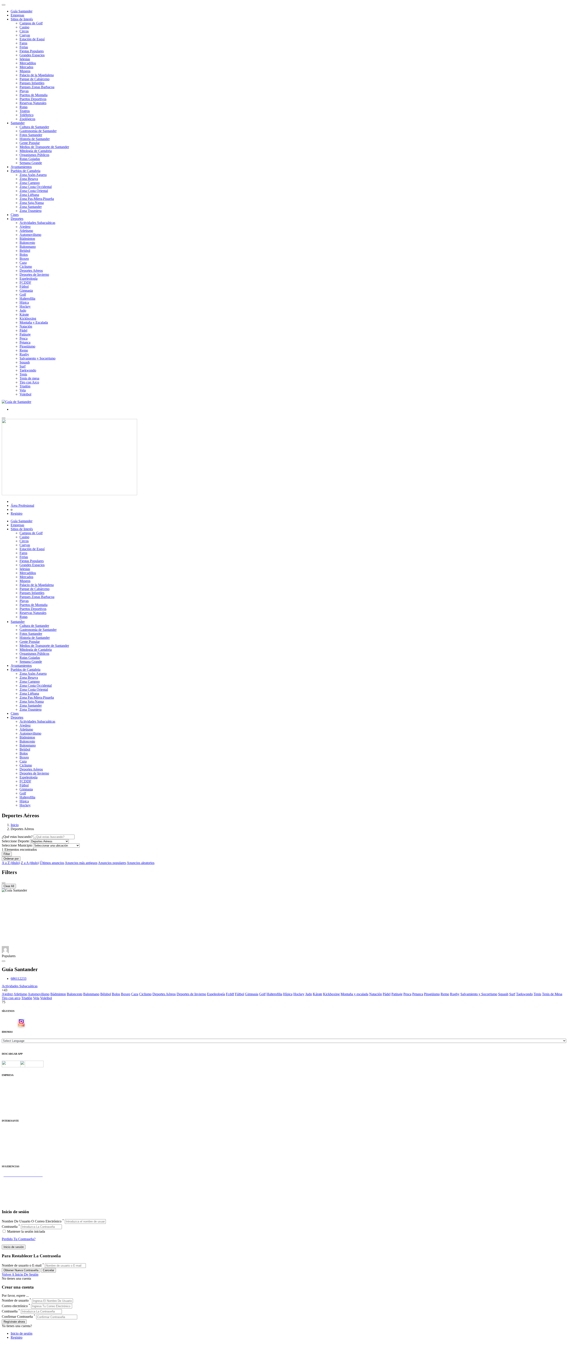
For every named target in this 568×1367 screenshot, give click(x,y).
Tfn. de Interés (12, 1129)
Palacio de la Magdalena (37, 75)
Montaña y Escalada (34, 322)
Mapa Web (9, 1100)
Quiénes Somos (13, 1084)
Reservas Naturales (33, 103)
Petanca (25, 342)
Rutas (24, 107)
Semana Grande (31, 163)
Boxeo (24, 258)
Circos (24, 31)
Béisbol (105, 994)
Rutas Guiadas (30, 159)
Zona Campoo (30, 183)
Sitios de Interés (22, 19)
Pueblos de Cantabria (25, 171)
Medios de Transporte (17, 1133)
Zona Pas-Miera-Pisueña (37, 199)
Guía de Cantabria (14, 1203)
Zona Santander (31, 207)
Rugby (24, 354)
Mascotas (8, 1149)
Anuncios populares (112, 863)
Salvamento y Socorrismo (37, 358)
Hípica (24, 302)
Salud (6, 1141)
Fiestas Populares (32, 51)
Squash (25, 362)
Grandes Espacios (32, 55)
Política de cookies (15, 1096)
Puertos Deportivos (33, 99)
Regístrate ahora (14, 1321)
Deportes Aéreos (31, 270)
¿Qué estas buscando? (17, 837)
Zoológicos (27, 119)
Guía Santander (21, 11)
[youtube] (28, 1023)
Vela (23, 390)
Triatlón (25, 386)
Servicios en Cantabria (17, 1187)
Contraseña (10, 1226)
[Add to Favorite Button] (3, 961)
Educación (9, 1157)
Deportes (17, 219)
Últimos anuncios (52, 863)
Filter (7, 854)
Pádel (23, 330)
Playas (24, 91)
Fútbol (24, 286)
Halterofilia (27, 298)
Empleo (7, 1145)
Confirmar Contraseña (17, 1317)
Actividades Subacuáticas (37, 223)
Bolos (24, 254)
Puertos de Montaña (33, 95)
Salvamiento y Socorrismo (478, 994)
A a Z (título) (11, 863)
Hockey (25, 306)
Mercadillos (28, 63)
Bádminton (27, 239)
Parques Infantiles (32, 83)
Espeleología (28, 278)
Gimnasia (26, 290)
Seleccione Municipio (17, 845)
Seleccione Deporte (15, 841)
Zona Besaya (29, 179)
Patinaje (25, 334)
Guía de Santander (15, 1199)
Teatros (25, 111)
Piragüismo (27, 346)
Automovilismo (30, 235)
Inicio (15, 825)
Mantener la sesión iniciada (25, 1231)
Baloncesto (27, 242)
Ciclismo (26, 266)
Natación (26, 326)
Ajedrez (25, 227)
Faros (23, 43)
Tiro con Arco (29, 382)
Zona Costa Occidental (36, 187)
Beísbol (25, 250)
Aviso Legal (10, 1092)
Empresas (17, 15)
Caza (23, 262)
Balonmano (28, 246)
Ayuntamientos (21, 167)
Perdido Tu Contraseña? (19, 1239)
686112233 (18, 978)
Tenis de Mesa (552, 994)
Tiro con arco (11, 998)
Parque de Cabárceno (34, 79)
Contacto (8, 1088)
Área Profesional (22, 505)
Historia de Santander (35, 139)
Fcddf (230, 994)
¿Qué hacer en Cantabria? (20, 1191)
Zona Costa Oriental (34, 191)
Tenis (23, 374)
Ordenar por (11, 858)
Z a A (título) (30, 863)
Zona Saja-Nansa (32, 203)
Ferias (24, 47)
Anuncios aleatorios (140, 863)
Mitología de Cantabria (36, 151)
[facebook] (14, 1023)
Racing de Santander (16, 1153)
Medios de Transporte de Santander (44, 147)
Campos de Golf (31, 23)
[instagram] (21, 1023)
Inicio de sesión (21, 1333)
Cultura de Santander (34, 127)
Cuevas (25, 35)
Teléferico (27, 115)
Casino (24, 27)
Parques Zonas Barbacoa (37, 87)
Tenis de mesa (29, 378)
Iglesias (25, 59)
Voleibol (25, 394)
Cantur (6, 1137)
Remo (24, 350)
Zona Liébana (29, 195)
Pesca (24, 338)
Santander (18, 123)
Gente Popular (30, 143)
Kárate (24, 314)
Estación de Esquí (32, 39)
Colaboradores (12, 1104)
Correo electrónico (15, 1306)
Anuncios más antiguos (81, 863)
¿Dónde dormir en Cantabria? (22, 1179)
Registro (16, 513)
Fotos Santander (31, 135)
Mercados (26, 67)
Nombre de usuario (15, 1300)
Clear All (9, 886)
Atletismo (26, 231)
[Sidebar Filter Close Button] (3, 883)
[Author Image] (5, 952)
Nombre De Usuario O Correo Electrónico (31, 1221)
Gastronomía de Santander (38, 131)
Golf (23, 294)
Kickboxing (28, 318)
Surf (23, 366)
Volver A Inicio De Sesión (20, 1274)
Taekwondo (28, 370)
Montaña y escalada (354, 994)
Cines (15, 215)
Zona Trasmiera (30, 211)
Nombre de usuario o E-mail (21, 1265)
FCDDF (25, 282)
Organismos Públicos (34, 155)
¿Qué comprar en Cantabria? (22, 1183)
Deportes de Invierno (34, 274)
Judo (23, 310)
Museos (25, 71)
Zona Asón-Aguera (33, 175)
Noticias (7, 1108)
